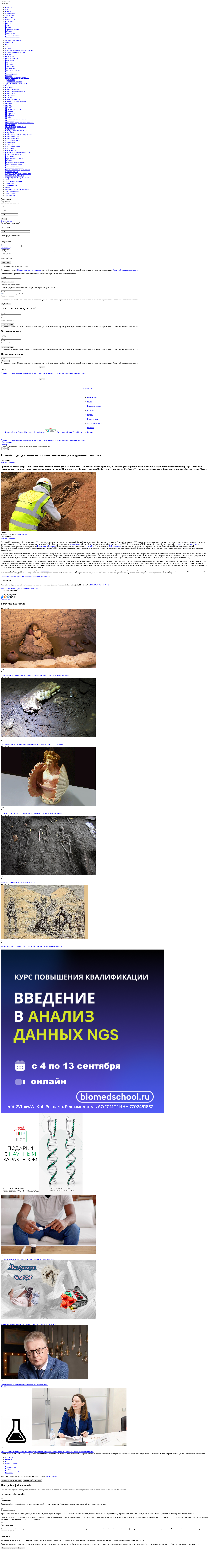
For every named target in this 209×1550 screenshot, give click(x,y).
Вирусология (10, 68)
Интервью (9, 21)
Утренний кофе (11, 185)
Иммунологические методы (15, 91)
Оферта (8, 1469)
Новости (8, 7)
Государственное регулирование (17, 78)
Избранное (9, 87)
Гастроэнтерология (12, 70)
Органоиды (9, 148)
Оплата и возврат (11, 1467)
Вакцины (8, 62)
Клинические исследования (15, 101)
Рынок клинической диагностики (17, 170)
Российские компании (13, 164)
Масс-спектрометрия (13, 109)
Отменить (21, 1548)
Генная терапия (11, 74)
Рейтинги (8, 31)
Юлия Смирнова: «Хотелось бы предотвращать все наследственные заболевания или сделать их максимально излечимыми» (47, 1452)
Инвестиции (10, 95)
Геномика (8, 76)
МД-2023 (8, 105)
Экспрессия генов (12, 191)
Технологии (9, 183)
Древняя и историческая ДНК (16, 84)
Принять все (28, 1480)
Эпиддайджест (10, 15)
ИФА (7, 85)
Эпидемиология (11, 195)
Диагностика (10, 80)
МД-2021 (8, 103)
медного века (75, 544)
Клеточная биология (12, 99)
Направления (10, 129)
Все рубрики (87, 389)
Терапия (8, 180)
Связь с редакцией (12, 1463)
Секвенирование (11, 172)
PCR (7, 44)
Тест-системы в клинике (14, 181)
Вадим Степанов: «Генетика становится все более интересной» (24, 1385)
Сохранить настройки (9, 1548)
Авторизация (44, 441)
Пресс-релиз (22, 534)
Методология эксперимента (15, 119)
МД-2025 (8, 107)
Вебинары (9, 64)
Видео (7, 25)
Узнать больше (51, 1476)
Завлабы (4, 1387)
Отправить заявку (7, 324)
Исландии (52, 546)
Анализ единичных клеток (15, 52)
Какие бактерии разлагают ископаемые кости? (18, 882)
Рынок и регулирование (14, 168)
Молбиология (10, 125)
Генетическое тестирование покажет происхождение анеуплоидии (25, 576)
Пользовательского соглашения (29, 270)
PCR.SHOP (9, 17)
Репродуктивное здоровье (14, 162)
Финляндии (178, 544)
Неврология (9, 133)
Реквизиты (9, 1473)
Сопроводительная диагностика (17, 178)
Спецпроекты (10, 19)
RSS (6, 1461)
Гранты (8, 11)
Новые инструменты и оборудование (19, 134)
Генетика (8, 72)
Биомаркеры (9, 60)
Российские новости (12, 166)
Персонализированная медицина (17, 152)
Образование (10, 13)
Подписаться (5, 599)
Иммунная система (12, 89)
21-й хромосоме (115, 546)
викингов (193, 544)
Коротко (8, 23)
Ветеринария (10, 66)
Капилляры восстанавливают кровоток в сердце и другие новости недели (28, 1324)
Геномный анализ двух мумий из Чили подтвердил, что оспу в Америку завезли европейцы (35, 675)
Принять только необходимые (11, 1480)
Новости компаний (12, 37)
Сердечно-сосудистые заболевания (18, 174)
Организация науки (12, 146)
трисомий (88, 546)
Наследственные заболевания (16, 131)
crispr (7, 46)
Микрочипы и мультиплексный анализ (19, 123)
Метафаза (8, 117)
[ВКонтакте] (2, 596)
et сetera (8, 48)
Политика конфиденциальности (17, 1471)
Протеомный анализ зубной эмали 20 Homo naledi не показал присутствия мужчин (32, 744)
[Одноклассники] (5, 596)
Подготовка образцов (13, 154)
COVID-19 (9, 42)
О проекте (9, 1457)
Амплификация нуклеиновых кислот (19, 50)
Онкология (9, 144)
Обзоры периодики (12, 35)
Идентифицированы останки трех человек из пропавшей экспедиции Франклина (31, 946)
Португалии (41, 546)
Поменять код (6, 248)
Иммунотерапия (11, 93)
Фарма (7, 187)
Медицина (9, 111)
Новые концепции (12, 136)
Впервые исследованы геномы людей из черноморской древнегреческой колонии (31, 813)
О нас (80, 432)
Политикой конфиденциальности (125, 270)
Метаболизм (9, 115)
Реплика (8, 27)
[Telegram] (8, 596)
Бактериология (10, 54)
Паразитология (10, 150)
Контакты (9, 1459)
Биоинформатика (11, 58)
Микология (9, 121)
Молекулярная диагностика (15, 127)
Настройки (37, 1480)
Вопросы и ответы (12, 29)
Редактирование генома (14, 158)
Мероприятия (10, 113)
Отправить (5, 361)
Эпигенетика (10, 193)
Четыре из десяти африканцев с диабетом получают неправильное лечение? (29, 1259)
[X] (11, 596)
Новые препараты (12, 138)
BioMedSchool (72, 432)
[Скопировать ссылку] (14, 596)
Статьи (7, 9)
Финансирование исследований (17, 189)
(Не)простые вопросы (13, 40)
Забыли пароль (6, 221)
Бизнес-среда (10, 33)
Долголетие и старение (13, 82)
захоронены (45, 571)
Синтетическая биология (14, 176)
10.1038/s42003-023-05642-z (100, 585)
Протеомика (9, 156)
